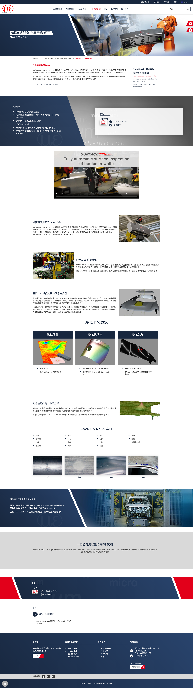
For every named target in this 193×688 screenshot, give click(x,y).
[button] (5, 684)
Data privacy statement (103, 683)
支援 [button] (175, 2)
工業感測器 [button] (69, 9)
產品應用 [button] (114, 9)
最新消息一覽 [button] (145, 2)
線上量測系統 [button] (95, 9)
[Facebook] (43, 676)
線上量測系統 (73, 657)
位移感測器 (72, 649)
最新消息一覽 (106, 649)
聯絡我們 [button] (124, 9)
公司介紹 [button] (156, 2)
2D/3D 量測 (72, 654)
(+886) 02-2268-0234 (142, 656)
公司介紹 (104, 651)
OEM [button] (105, 9)
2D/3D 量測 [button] (82, 9)
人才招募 (104, 654)
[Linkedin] (53, 676)
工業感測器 (72, 651)
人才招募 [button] (166, 2)
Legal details (86, 683)
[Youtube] (48, 676)
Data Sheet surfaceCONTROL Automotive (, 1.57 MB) (53, 622)
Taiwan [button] (185, 2)
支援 (102, 657)
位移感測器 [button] (57, 9)
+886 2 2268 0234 (120, 122)
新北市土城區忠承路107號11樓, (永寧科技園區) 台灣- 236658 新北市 (147, 650)
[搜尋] (189, 9)
